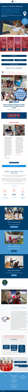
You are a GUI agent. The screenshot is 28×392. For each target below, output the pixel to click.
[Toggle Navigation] (27, 1)
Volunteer (23, 378)
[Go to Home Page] (14, 1)
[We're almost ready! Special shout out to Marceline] (20, 81)
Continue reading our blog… (14, 162)
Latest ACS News (14, 122)
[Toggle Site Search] (1, 1)
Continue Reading (7, 158)
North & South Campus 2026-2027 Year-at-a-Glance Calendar (6, 347)
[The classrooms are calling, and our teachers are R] (7, 94)
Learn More (14, 275)
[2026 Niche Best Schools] (14, 283)
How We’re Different (14, 226)
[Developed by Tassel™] (26, 391)
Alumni (22, 375)
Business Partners (22, 376)
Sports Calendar (14, 350)
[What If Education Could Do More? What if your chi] (20, 94)
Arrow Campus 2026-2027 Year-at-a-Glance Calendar (13, 347)
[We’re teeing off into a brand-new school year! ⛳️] (7, 81)
